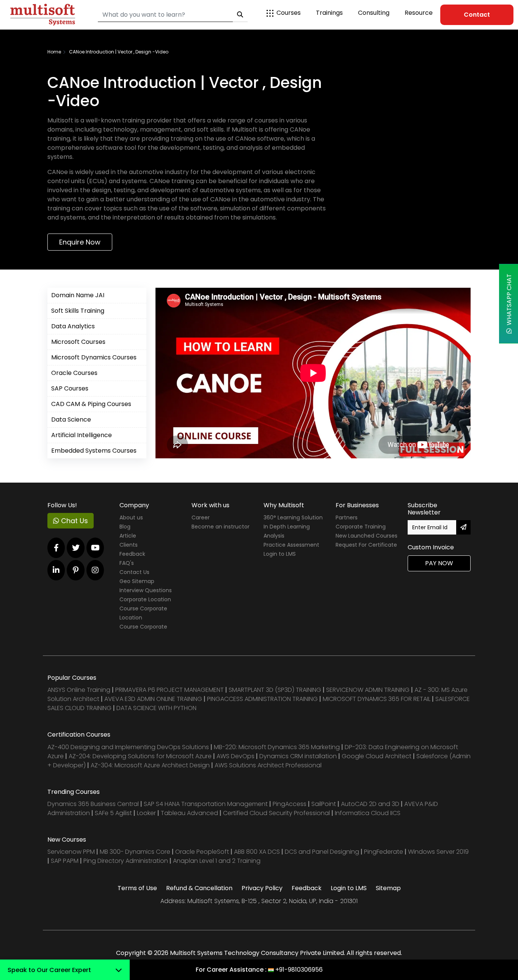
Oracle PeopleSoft (202, 851)
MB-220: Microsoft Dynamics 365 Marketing (277, 747)
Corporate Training (361, 526)
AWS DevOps (236, 756)
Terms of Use (137, 888)
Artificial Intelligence (81, 435)
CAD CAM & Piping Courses (91, 404)
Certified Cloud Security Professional (276, 813)
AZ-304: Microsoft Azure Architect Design (151, 765)
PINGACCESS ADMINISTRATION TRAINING (262, 699)
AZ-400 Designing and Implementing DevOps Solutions (128, 747)
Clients (128, 545)
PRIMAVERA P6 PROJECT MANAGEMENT (169, 689)
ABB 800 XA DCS (257, 851)
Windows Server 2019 (438, 851)
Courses (288, 12)
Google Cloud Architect (377, 756)
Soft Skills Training (77, 310)
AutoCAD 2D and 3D (370, 804)
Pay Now (439, 563)
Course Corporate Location (143, 613)
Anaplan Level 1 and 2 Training (217, 860)
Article (127, 535)
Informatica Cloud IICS (367, 813)
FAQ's (126, 563)
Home (54, 52)
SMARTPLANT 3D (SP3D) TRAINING (275, 689)
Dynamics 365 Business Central (93, 804)
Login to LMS (280, 554)
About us (131, 517)
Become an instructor (221, 526)
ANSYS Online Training (78, 689)
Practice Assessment (291, 545)
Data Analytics (73, 326)
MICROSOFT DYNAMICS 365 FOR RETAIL (376, 699)
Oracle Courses (74, 372)
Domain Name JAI (77, 295)
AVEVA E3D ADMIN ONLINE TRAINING (153, 699)
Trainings (329, 12)
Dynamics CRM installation (298, 756)
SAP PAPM (65, 860)
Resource (419, 12)
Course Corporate (143, 626)
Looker (146, 813)
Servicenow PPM (71, 851)
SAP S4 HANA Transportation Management (206, 804)
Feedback (132, 554)
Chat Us (73, 520)
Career (201, 517)
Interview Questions (145, 590)
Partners (347, 517)
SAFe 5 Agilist (113, 813)
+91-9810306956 (299, 969)
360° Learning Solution (293, 517)
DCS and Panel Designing (323, 851)
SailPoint (324, 804)
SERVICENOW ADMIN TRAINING (368, 689)
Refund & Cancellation (199, 888)
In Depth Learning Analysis (287, 531)
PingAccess (289, 804)
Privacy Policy (262, 888)
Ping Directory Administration (126, 860)
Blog (124, 526)
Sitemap (388, 888)
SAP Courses (69, 388)
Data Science (71, 419)
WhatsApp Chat (509, 301)
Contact (477, 14)
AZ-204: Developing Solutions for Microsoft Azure (141, 756)
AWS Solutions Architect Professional (268, 765)
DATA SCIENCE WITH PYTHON (156, 708)
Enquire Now (79, 242)
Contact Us (134, 572)
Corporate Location (145, 599)
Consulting (373, 12)
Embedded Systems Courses (94, 450)
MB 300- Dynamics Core (135, 851)
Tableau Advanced (190, 813)
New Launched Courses (366, 535)
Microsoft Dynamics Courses (94, 357)
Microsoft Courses (78, 341)
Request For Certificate (366, 545)
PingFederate (384, 851)
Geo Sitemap (136, 581)
